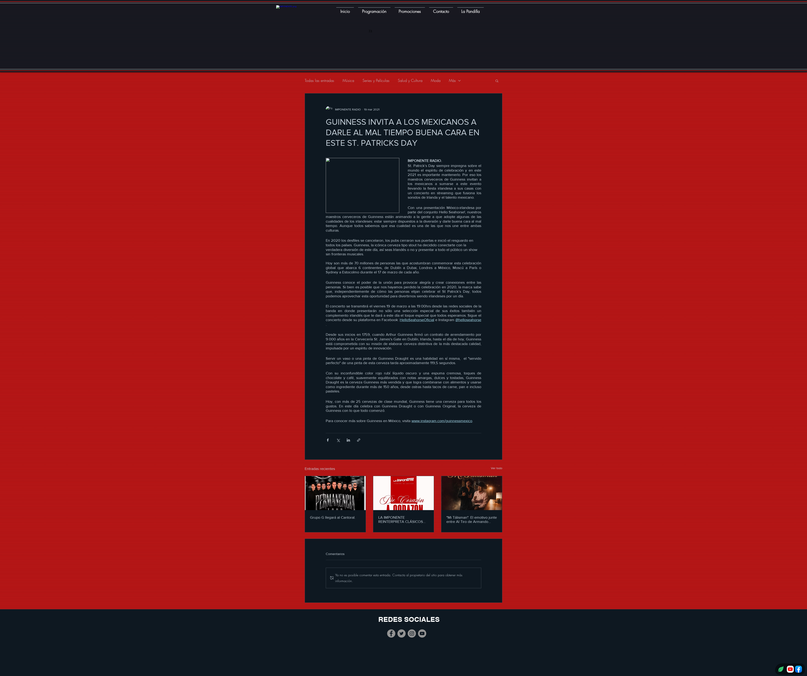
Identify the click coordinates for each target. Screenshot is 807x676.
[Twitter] (401, 633)
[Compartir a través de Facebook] (328, 440)
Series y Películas (376, 80)
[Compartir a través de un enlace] (359, 440)
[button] (497, 80)
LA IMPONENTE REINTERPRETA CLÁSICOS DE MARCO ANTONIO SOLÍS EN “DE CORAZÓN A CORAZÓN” (402, 519)
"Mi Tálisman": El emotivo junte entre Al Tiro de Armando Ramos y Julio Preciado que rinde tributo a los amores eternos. (471, 519)
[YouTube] (422, 633)
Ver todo (496, 468)
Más (452, 80)
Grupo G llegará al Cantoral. (332, 517)
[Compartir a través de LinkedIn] (348, 440)
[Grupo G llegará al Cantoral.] (335, 493)
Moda (435, 80)
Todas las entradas (319, 80)
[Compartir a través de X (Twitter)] (338, 440)
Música (348, 80)
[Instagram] (412, 633)
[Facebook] (391, 633)
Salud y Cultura (410, 80)
